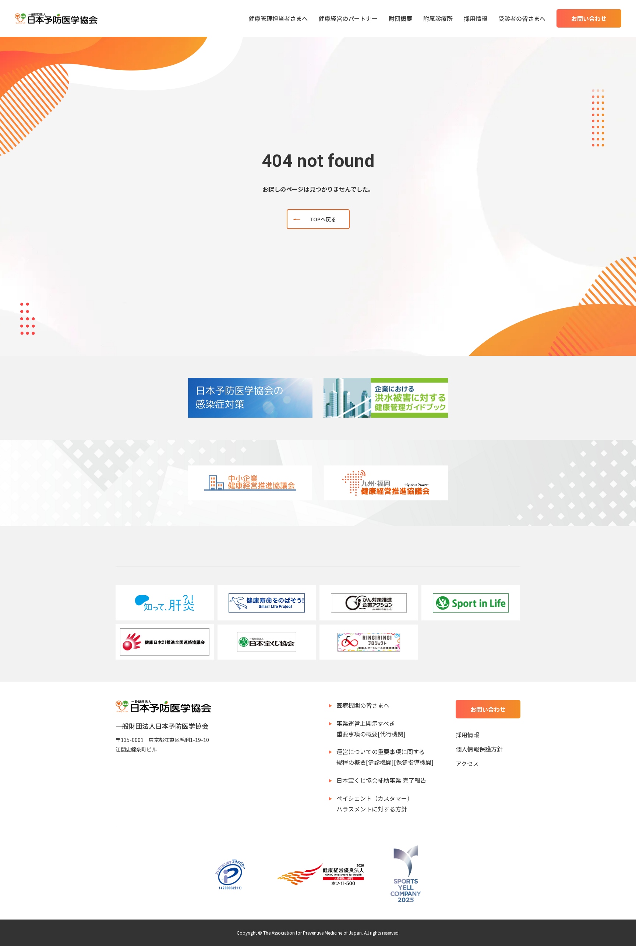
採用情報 (475, 18)
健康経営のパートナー (348, 18)
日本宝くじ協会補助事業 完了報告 (381, 780)
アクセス (467, 763)
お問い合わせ (589, 18)
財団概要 (400, 18)
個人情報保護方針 (479, 749)
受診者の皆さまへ (521, 18)
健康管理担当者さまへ (278, 18)
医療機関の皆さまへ (362, 705)
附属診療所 (438, 18)
